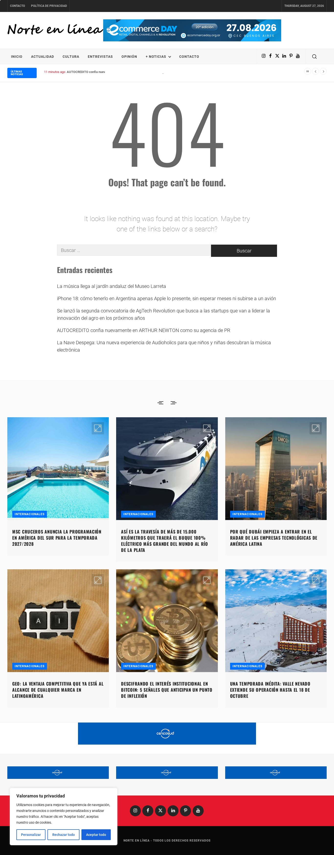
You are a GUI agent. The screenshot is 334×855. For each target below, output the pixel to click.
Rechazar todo (63, 835)
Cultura (71, 57)
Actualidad (42, 57)
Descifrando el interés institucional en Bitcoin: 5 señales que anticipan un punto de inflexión (166, 689)
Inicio (16, 57)
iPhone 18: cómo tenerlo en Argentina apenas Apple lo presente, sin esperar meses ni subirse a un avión (166, 298)
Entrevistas (100, 57)
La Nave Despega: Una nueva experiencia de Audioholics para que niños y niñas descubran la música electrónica (164, 346)
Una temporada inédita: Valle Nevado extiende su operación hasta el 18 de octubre (270, 689)
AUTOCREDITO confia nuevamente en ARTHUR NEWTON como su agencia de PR (123, 72)
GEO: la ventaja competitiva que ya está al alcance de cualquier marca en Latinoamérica (57, 689)
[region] (63, 816)
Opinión (129, 57)
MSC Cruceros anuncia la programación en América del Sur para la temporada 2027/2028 (56, 537)
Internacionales (30, 514)
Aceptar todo (96, 835)
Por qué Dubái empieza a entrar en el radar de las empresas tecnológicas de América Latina (274, 537)
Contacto (17, 6)
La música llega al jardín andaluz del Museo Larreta (111, 286)
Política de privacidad (49, 6)
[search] (314, 56)
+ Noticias (156, 57)
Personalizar (31, 835)
